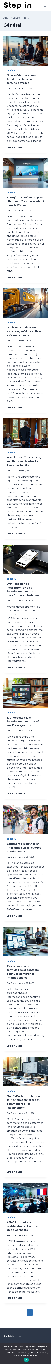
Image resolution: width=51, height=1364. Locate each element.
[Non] (47, 1353)
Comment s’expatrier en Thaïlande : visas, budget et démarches (24, 847)
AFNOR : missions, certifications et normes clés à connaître (23, 1226)
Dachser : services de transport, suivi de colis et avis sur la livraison (24, 331)
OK (26, 1360)
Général (11, 70)
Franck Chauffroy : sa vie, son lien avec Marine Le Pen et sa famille (24, 461)
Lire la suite (16, 147)
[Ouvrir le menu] (45, 5)
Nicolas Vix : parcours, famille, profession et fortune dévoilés (21, 79)
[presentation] (25, 51)
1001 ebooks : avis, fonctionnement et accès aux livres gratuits (24, 721)
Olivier (13, 88)
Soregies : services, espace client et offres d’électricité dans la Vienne (25, 201)
